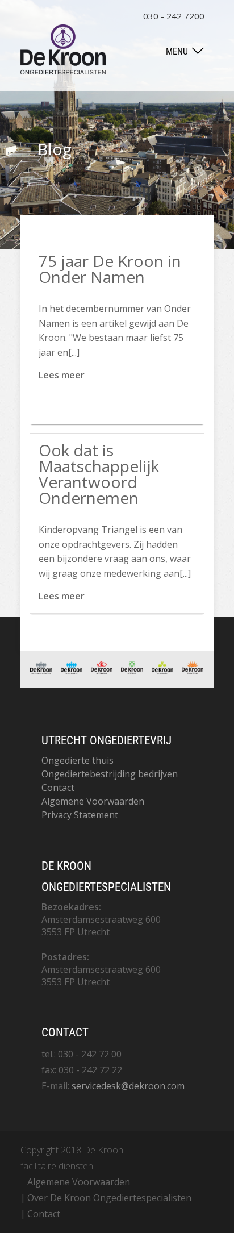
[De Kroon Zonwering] (192, 670)
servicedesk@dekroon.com (128, 1086)
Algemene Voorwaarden (92, 801)
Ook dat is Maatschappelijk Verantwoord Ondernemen (99, 474)
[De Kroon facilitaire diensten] (41, 671)
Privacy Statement (79, 815)
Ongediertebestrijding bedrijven (109, 774)
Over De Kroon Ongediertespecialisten (109, 1198)
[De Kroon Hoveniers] (162, 671)
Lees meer (62, 375)
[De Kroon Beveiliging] (101, 670)
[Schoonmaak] (71, 671)
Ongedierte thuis (77, 760)
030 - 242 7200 (173, 16)
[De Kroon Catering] (132, 670)
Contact (57, 787)
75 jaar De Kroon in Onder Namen (110, 269)
